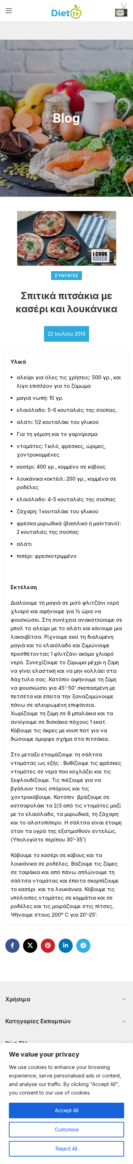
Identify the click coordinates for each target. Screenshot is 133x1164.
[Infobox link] (121, 11)
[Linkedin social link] (66, 946)
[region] (66, 1103)
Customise (67, 1129)
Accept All (66, 1110)
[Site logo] (66, 10)
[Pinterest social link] (48, 946)
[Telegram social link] (83, 946)
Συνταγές (66, 275)
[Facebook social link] (12, 946)
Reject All (66, 1149)
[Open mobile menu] (9, 11)
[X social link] (30, 946)
